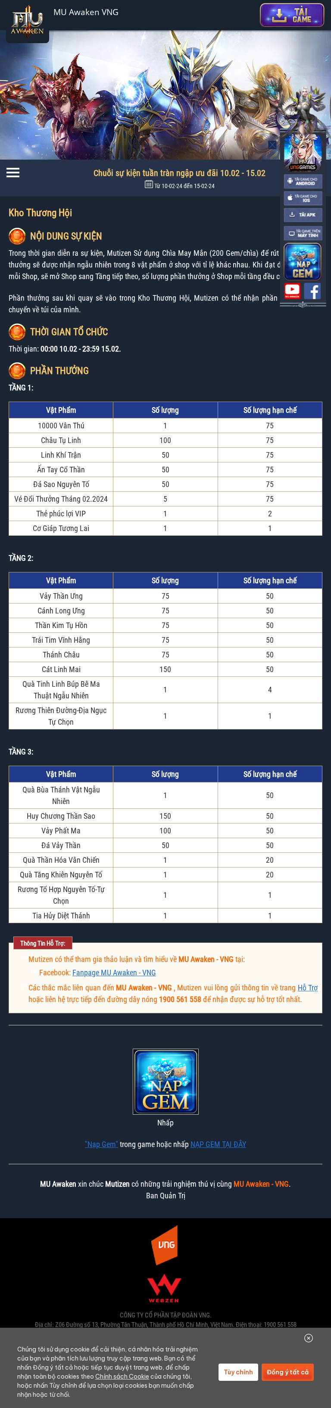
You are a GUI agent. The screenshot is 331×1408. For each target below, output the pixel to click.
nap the (302, 261)
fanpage (312, 291)
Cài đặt (292, 15)
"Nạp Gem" (101, 1144)
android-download (303, 181)
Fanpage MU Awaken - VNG (114, 972)
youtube (292, 291)
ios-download (303, 198)
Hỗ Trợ (308, 987)
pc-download (303, 233)
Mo (273, 145)
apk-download (303, 215)
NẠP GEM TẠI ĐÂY (218, 1144)
